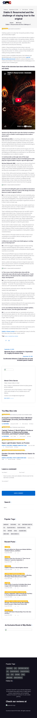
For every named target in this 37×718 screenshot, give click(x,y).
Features (6, 9)
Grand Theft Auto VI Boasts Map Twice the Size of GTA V (18, 612)
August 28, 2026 (8, 552)
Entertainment (10, 592)
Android (6, 524)
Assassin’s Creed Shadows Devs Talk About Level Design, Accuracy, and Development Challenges (17, 419)
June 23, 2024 (31, 445)
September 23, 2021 (13, 9)
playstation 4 (11, 527)
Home (11, 22)
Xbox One (6, 533)
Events (4, 439)
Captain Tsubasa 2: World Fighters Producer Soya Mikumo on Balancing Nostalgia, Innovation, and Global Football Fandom (17, 432)
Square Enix (22, 530)
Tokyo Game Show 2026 (21, 601)
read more (7, 398)
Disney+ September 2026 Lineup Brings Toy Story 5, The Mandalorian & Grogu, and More (18, 594)
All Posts (18, 22)
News (22, 573)
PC (4, 527)
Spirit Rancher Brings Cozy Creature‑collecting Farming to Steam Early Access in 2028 (18, 576)
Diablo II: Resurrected (8, 331)
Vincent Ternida (9, 447)
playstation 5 (22, 527)
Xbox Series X (15, 533)
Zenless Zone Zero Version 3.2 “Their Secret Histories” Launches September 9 (17, 559)
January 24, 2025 (14, 423)
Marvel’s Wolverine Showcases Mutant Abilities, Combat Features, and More (18, 550)
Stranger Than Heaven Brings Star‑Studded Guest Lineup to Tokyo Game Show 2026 (17, 603)
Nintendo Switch (27, 524)
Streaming (22, 592)
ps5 (5, 530)
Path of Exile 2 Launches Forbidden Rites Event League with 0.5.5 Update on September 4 (18, 585)
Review (10, 530)
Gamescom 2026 (15, 573)
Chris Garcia (25, 9)
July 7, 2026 (13, 436)
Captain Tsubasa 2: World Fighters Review (16, 567)
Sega (15, 530)
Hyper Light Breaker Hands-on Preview (15, 443)
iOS (19, 524)
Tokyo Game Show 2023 (18, 449)
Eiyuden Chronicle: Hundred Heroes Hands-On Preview (18, 454)
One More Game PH (11, 710)
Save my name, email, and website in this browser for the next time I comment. (18, 476)
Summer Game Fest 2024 (18, 439)
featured (16, 336)
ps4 (29, 527)
